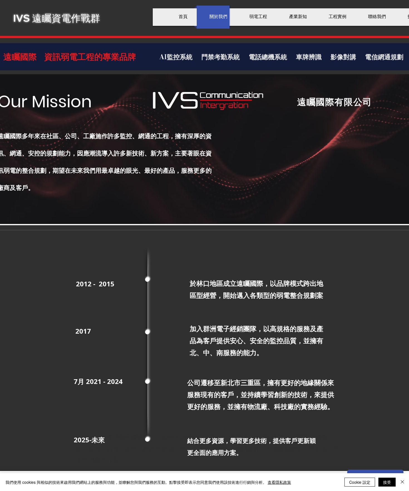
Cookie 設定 (359, 482)
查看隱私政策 (279, 482)
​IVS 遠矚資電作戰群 (56, 18)
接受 (387, 482)
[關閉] (402, 482)
